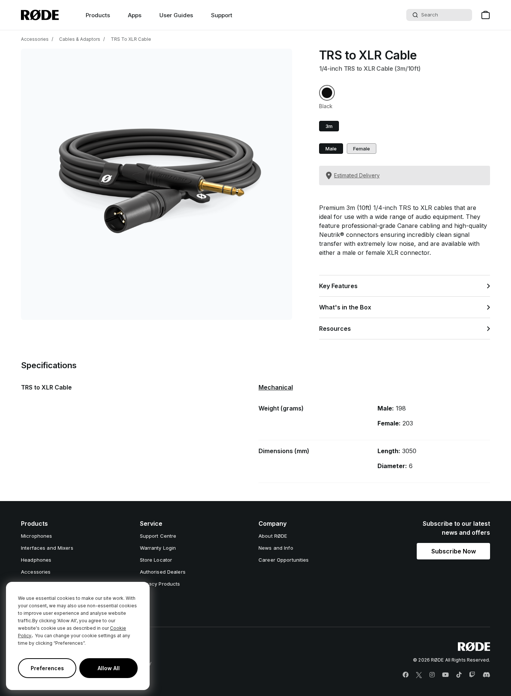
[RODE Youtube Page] (445, 675)
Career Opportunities (283, 560)
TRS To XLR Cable (131, 39)
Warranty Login (158, 548)
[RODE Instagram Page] (432, 675)
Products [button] (98, 15)
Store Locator (156, 560)
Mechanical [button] (275, 387)
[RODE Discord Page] (486, 675)
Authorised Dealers (163, 572)
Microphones (36, 536)
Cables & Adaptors (79, 39)
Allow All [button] (109, 668)
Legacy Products (160, 584)
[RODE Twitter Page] (419, 675)
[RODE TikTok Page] (459, 675)
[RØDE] (40, 15)
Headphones (36, 560)
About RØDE (272, 536)
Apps (134, 15)
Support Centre (158, 536)
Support (221, 15)
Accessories (35, 39)
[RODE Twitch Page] (472, 675)
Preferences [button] (47, 668)
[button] (327, 93)
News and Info (275, 548)
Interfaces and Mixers (47, 548)
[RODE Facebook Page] (406, 675)
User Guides (176, 15)
